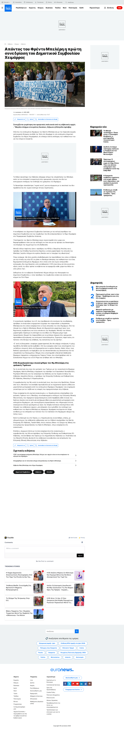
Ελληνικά (6, 2)
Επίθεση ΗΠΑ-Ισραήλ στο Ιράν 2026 (73, 643)
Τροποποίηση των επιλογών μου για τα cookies (53, 712)
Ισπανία (67, 657)
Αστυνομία (79, 657)
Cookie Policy (51, 692)
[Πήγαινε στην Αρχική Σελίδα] (8, 8)
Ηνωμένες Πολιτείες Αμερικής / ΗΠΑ (73, 652)
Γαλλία (43, 657)
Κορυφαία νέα (98, 126)
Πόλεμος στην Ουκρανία (48, 648)
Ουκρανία (51, 652)
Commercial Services (53, 685)
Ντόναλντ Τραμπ (68, 648)
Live (119, 8)
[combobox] (76, 2)
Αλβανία (23, 44)
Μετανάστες (55, 657)
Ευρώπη (32, 8)
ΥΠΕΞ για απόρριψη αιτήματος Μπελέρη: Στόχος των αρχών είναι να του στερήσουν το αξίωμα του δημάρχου (41, 455)
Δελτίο (32, 683)
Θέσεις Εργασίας (52, 700)
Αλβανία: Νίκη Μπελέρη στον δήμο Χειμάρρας (28, 465)
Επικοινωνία (51, 697)
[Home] (5, 44)
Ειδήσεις (10, 44)
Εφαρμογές (33, 693)
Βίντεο (16, 701)
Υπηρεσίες (33, 677)
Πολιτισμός (73, 8)
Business (49, 8)
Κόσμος (40, 8)
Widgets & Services (36, 696)
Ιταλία (82, 648)
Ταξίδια (58, 8)
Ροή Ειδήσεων (21, 8)
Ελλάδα (49, 472)
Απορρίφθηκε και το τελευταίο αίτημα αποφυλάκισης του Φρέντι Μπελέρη (37, 461)
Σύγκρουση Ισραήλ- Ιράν (47, 643)
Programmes (18, 704)
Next (64, 8)
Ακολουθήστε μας (36, 691)
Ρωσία (40, 652)
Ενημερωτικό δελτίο (73, 689)
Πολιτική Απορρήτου (53, 695)
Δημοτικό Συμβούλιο (23, 472)
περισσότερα (51, 677)
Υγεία (15, 693)
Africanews (33, 699)
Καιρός (32, 685)
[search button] (66, 2)
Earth (81, 8)
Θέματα (16, 677)
